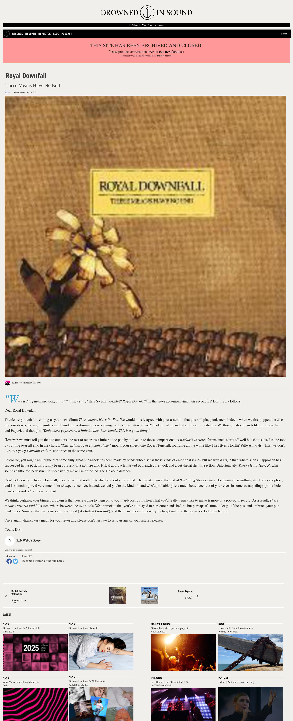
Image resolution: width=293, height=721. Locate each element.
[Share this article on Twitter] (15, 561)
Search (284, 34)
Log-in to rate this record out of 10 (18, 549)
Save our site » (146, 25)
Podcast (66, 34)
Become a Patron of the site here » (43, 561)
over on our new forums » (166, 51)
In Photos (44, 34)
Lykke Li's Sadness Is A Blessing (236, 682)
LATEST (7, 615)
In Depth (30, 34)
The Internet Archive (162, 55)
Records (17, 34)
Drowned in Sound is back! (83, 628)
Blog (56, 34)
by (17, 382)
